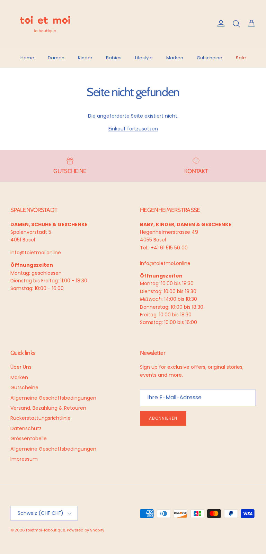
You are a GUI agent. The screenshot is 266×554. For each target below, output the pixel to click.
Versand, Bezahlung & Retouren (48, 407)
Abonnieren (163, 418)
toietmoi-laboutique (45, 530)
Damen (56, 57)
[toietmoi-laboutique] (45, 24)
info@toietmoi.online (35, 252)
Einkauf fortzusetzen (133, 128)
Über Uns (21, 367)
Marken (174, 57)
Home (27, 57)
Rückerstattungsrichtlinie (40, 418)
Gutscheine (209, 57)
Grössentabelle (28, 438)
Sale (241, 57)
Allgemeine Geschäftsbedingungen (53, 397)
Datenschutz (26, 428)
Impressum (24, 458)
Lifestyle (144, 57)
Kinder (85, 57)
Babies (114, 57)
